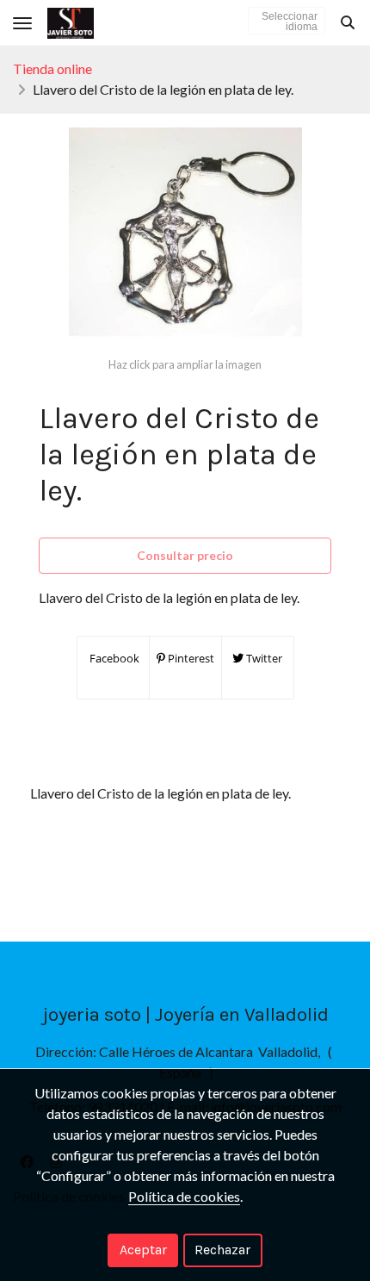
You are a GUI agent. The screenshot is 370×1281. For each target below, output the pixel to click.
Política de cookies (184, 1196)
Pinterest (189, 658)
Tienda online (52, 68)
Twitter (263, 658)
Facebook (113, 658)
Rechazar (222, 1249)
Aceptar (143, 1249)
